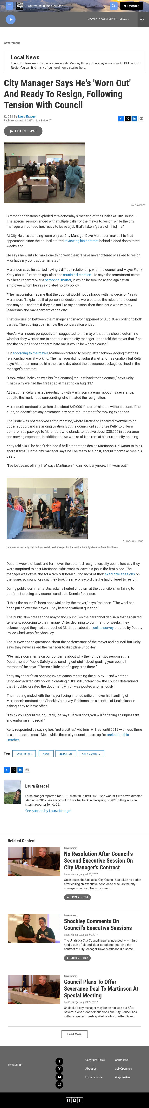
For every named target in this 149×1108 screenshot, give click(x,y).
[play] (11, 19)
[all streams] (143, 19)
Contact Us (121, 1060)
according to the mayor (30, 353)
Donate (133, 6)
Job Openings (123, 1068)
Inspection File (94, 1077)
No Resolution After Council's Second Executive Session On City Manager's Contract (98, 860)
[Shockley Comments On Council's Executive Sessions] (34, 928)
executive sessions (120, 574)
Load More (74, 1034)
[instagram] (59, 1085)
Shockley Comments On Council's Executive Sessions (98, 924)
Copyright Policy (95, 1060)
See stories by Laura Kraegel (48, 810)
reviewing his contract (81, 241)
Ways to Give (123, 1077)
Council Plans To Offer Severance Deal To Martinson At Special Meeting (101, 988)
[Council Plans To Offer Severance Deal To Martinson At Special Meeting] (34, 989)
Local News (25, 57)
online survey (103, 628)
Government (12, 43)
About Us (91, 1068)
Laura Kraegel (27, 116)
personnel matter (58, 280)
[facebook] (59, 1061)
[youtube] (59, 1077)
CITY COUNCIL (91, 753)
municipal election (77, 275)
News (46, 753)
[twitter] (59, 1069)
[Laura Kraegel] (12, 792)
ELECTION (66, 753)
